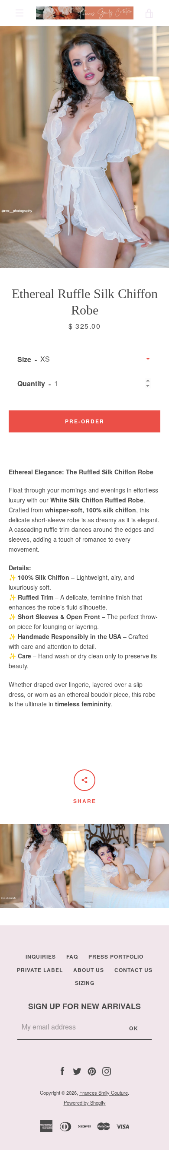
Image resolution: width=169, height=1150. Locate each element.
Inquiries (41, 956)
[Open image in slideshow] (84, 147)
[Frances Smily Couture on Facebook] (62, 1070)
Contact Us (133, 970)
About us (88, 970)
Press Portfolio (115, 956)
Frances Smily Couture (103, 1092)
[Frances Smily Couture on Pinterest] (92, 1070)
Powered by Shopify (85, 1102)
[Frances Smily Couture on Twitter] (77, 1070)
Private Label (40, 970)
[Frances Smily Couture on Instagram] (106, 1070)
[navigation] (19, 13)
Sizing (84, 983)
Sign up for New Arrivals (84, 1006)
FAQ (72, 956)
